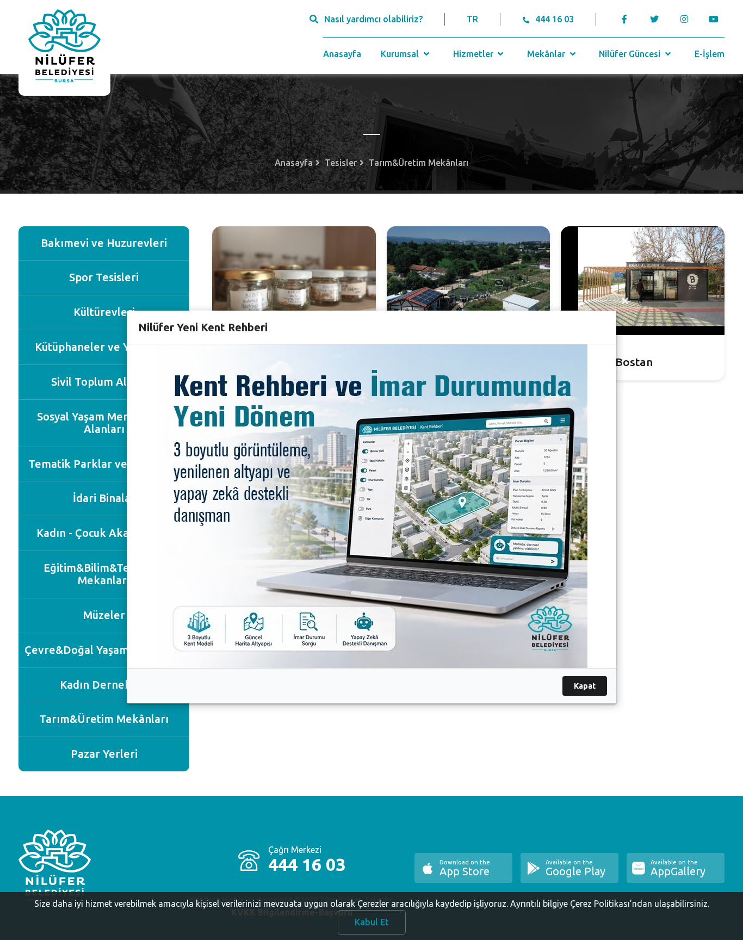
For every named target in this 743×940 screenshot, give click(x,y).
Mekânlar (547, 54)
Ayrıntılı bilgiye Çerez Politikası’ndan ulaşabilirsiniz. (609, 903)
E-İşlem (710, 54)
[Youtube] (717, 19)
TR (472, 19)
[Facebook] (624, 19)
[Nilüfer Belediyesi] (64, 47)
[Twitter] (654, 19)
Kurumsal (401, 54)
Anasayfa (342, 54)
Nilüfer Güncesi (630, 54)
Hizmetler (474, 54)
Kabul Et (372, 922)
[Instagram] (684, 19)
